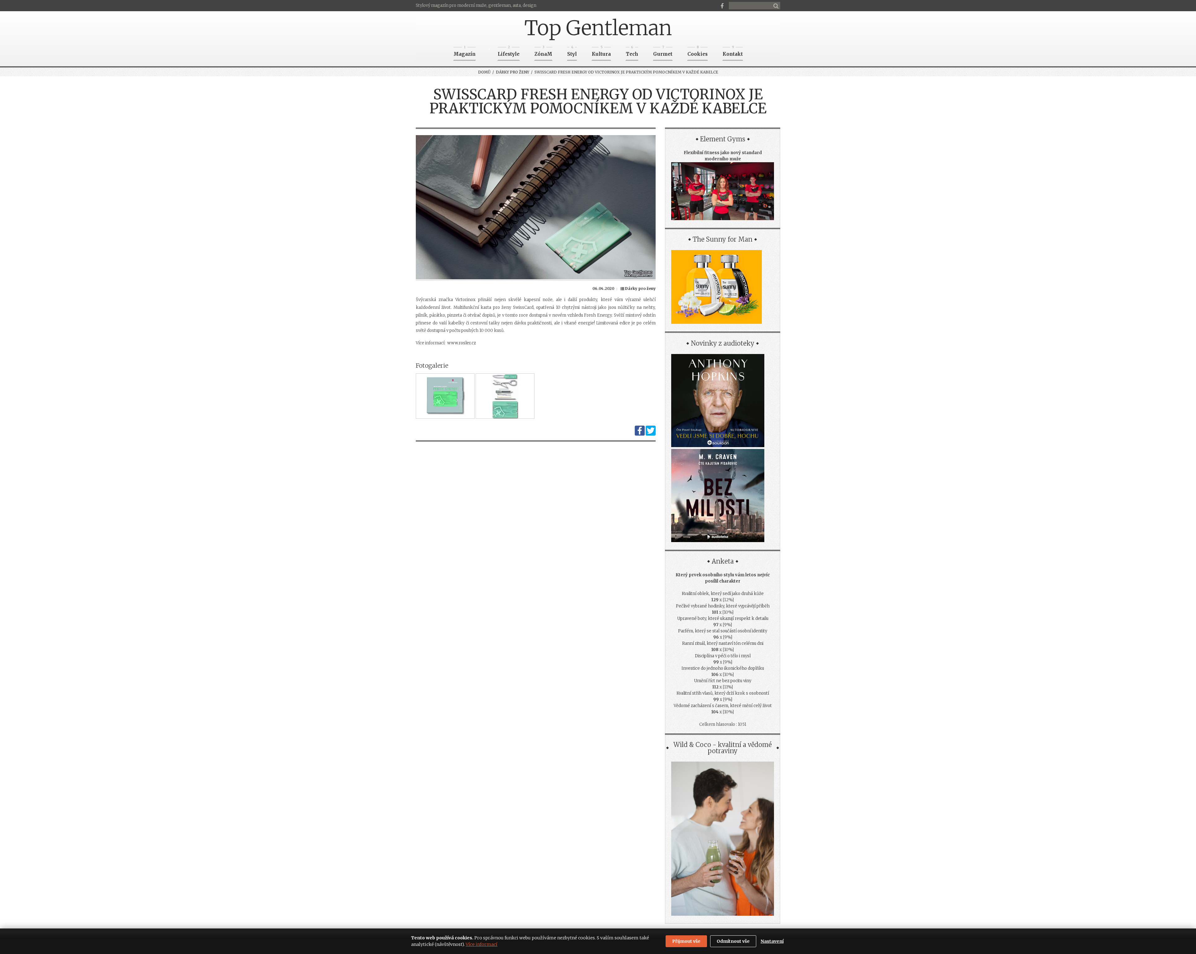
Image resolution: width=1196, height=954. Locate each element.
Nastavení (772, 941)
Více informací (481, 944)
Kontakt (733, 52)
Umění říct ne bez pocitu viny (722, 680)
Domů (484, 72)
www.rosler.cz (461, 343)
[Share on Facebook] (640, 434)
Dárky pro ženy (512, 72)
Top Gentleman (598, 28)
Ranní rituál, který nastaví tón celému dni (722, 643)
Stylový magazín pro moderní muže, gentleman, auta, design (476, 5)
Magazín (464, 52)
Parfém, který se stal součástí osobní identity (722, 631)
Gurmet (662, 52)
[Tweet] (651, 434)
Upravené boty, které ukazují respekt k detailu (722, 618)
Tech (632, 52)
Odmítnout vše (733, 941)
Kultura (601, 52)
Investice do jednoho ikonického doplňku (722, 668)
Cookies (697, 52)
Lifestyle (509, 52)
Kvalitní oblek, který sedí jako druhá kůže (723, 593)
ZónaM (543, 52)
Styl (572, 52)
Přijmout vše (686, 941)
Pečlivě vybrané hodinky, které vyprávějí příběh (723, 606)
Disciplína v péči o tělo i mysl (723, 656)
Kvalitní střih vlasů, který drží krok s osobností (722, 693)
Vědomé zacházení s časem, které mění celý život (723, 705)
